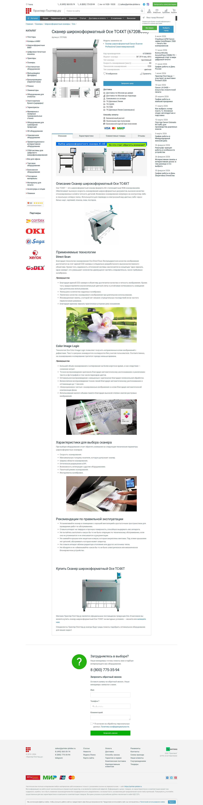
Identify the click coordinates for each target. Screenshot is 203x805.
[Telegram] (144, 4)
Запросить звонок (110, 733)
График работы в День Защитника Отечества (165, 174)
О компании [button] (116, 18)
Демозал (73, 18)
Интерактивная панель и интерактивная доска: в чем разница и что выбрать (166, 162)
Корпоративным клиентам (112, 765)
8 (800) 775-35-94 (87, 4)
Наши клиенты (137, 758)
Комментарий (96, 712)
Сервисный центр (58, 18)
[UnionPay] (62, 777)
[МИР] (49, 777)
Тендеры (135, 764)
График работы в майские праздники (164, 100)
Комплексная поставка (115, 761)
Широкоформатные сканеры (57, 24)
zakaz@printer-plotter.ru (130, 4)
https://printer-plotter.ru (133, 786)
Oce (73, 24)
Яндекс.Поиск (89, 755)
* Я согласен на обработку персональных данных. (111, 725)
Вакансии (131, 18)
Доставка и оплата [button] (97, 18)
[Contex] (35, 221)
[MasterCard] (72, 777)
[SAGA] (35, 241)
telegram (59, 758)
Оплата (108, 748)
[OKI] (35, 231)
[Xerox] (35, 254)
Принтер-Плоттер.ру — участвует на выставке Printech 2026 (165, 78)
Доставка (109, 751)
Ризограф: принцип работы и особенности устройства (165, 150)
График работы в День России (165, 67)
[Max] (148, 4)
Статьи (83, 18)
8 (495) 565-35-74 (67, 4)
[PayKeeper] (33, 777)
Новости (87, 751)
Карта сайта (88, 758)
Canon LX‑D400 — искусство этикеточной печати (165, 89)
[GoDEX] (35, 268)
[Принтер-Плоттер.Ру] (43, 11)
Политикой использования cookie (152, 802)
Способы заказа (112, 755)
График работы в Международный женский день (162, 138)
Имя (92, 690)
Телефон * (94, 701)
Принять (172, 802)
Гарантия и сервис (113, 758)
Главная (29, 24)
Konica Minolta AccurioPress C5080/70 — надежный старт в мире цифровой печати (166, 56)
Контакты (135, 751)
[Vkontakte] (167, 777)
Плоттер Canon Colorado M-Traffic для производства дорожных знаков (166, 125)
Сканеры (39, 24)
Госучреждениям (138, 761)
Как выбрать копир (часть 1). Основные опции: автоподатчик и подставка (165, 111)
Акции (45, 18)
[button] (33, 18)
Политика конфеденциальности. (115, 727)
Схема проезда (137, 755)
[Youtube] (175, 777)
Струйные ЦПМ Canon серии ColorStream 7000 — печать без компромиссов (165, 42)
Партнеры (35, 213)
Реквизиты (135, 748)
